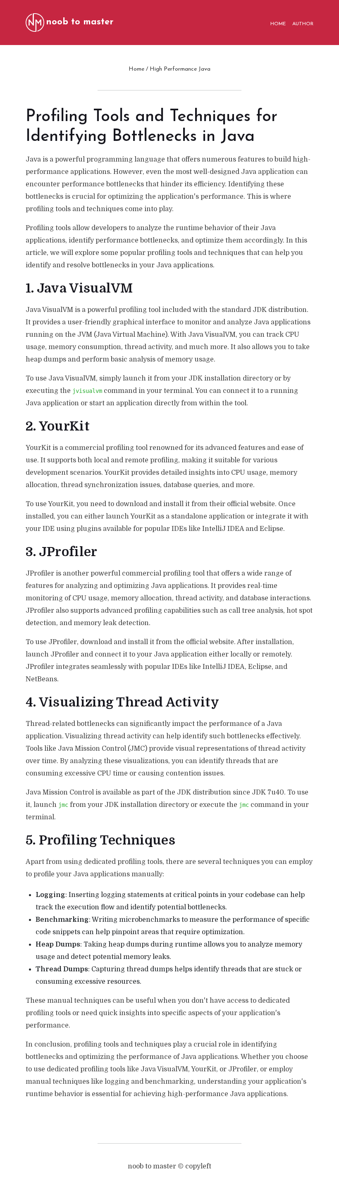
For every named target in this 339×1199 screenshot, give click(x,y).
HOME (278, 23)
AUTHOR (302, 23)
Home (136, 69)
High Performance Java (180, 69)
